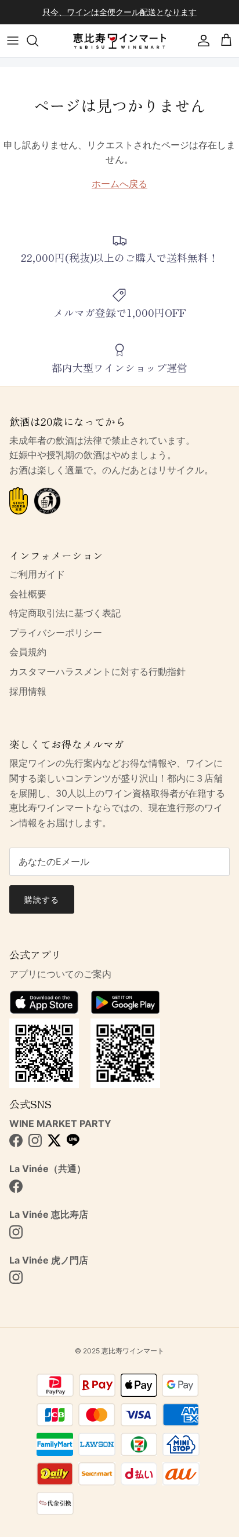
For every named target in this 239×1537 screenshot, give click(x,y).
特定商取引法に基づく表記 (65, 613)
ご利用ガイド (37, 574)
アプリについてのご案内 (60, 974)
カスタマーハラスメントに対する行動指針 (97, 671)
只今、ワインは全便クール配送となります (119, 12)
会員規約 (27, 652)
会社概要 (27, 594)
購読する (41, 899)
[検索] (38, 40)
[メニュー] (13, 40)
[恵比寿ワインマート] (119, 41)
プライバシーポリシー (55, 632)
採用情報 (27, 691)
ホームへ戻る (119, 183)
